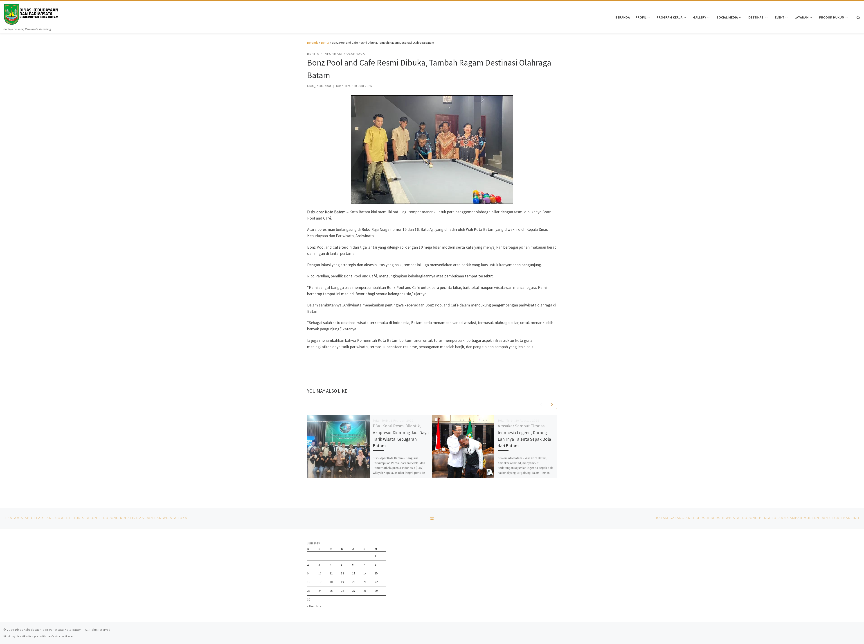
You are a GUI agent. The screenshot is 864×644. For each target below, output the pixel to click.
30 (308, 599)
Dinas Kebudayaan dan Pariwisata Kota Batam (48, 630)
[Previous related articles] (541, 404)
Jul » (318, 606)
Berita (325, 43)
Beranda (312, 43)
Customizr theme (62, 636)
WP (24, 636)
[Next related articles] (552, 404)
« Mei (310, 606)
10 (320, 573)
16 (308, 582)
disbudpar (324, 86)
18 (331, 582)
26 (342, 591)
